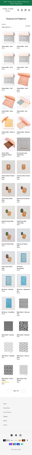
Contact (5, 425)
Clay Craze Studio (17, 449)
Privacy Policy (6, 408)
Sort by (4, 24)
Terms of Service (7, 412)
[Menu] (29, 10)
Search (5, 404)
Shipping (5, 417)
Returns (5, 421)
